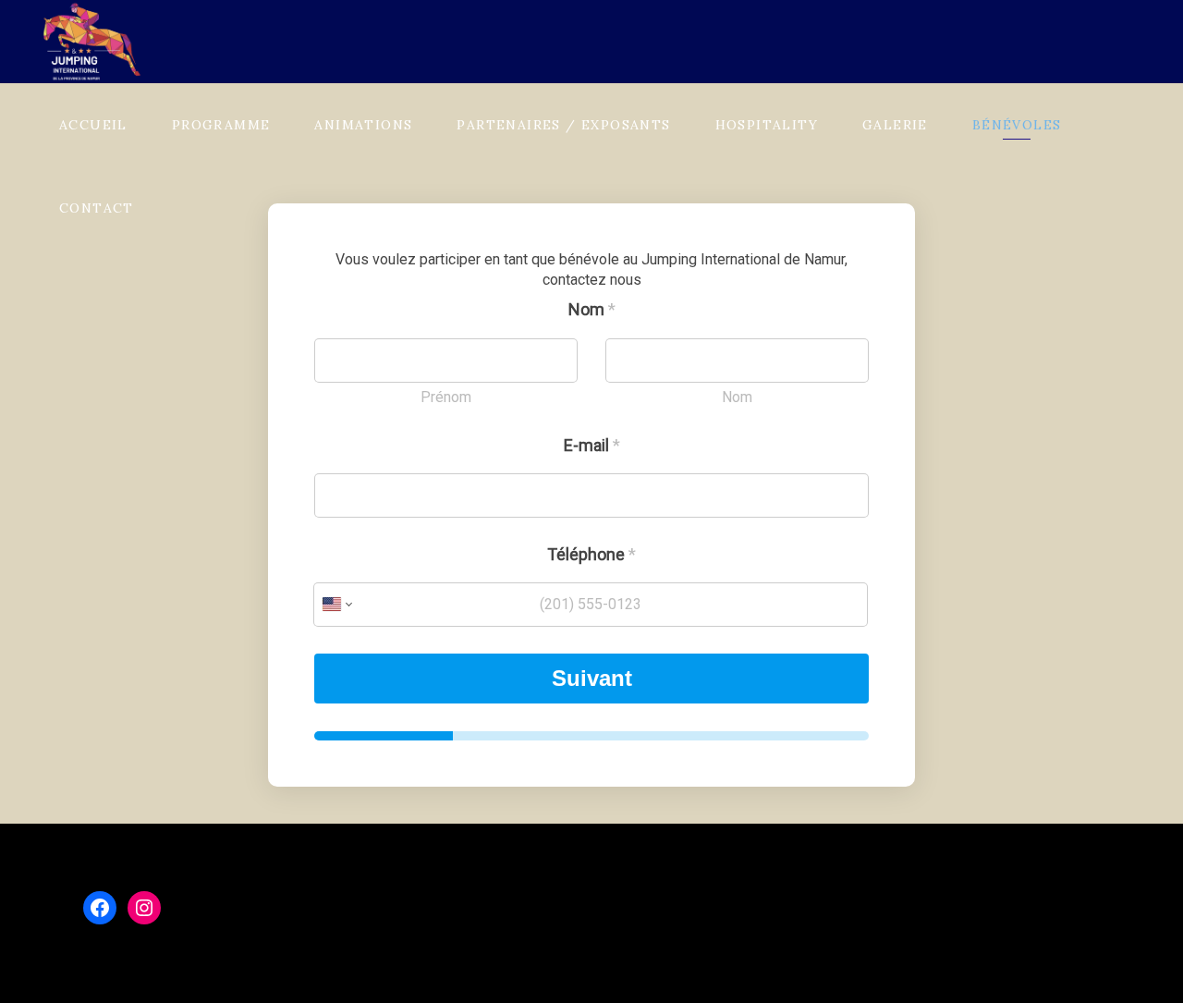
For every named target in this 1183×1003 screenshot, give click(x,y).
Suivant (592, 678)
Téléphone (591, 554)
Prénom (446, 397)
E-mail (592, 445)
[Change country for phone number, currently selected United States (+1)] (336, 604)
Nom (737, 397)
